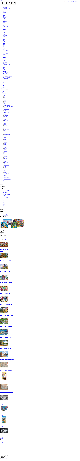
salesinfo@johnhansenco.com (5, 458)
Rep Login (73, 1)
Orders (2, 451)
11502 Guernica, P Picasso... (6, 435)
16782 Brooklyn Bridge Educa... (7, 359)
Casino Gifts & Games (6, 120)
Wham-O (4, 9)
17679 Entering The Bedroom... (7, 260)
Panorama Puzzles (5, 191)
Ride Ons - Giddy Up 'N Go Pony (6, 8)
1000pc (3, 87)
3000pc (4, 205)
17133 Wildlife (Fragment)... (6, 326)
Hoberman (4, 43)
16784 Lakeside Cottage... (5, 348)
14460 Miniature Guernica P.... (6, 403)
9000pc (4, 99)
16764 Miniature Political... (6, 370)
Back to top (1, 438)
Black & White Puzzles (5, 73)
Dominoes (4, 14)
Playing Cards (4, 32)
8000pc (3, 83)
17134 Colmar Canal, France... (6, 315)
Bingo (4, 163)
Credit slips (3, 452)
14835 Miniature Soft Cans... (6, 381)
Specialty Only (4, 12)
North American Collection (5, 72)
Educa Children (4, 38)
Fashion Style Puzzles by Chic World (6, 77)
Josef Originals (4, 54)
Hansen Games (4, 23)
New (3, 180)
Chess (3, 11)
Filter (0, 233)
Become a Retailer (3, 442)
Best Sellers (3, 88)
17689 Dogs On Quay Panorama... (7, 249)
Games (3, 27)
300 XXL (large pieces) (5, 79)
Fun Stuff (4, 36)
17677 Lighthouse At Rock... (6, 271)
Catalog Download (70, 1)
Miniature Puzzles (4, 74)
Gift (3, 153)
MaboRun (4, 10)
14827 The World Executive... (6, 392)
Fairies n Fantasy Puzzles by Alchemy (7, 194)
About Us (2, 446)
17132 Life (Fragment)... (5, 337)
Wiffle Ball (5, 114)
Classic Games (5, 125)
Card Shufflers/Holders (5, 16)
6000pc (4, 98)
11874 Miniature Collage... (5, 424)
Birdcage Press (4, 65)
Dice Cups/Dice (4, 17)
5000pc (3, 84)
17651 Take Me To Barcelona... (6, 282)
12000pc (3, 82)
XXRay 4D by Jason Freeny (5, 53)
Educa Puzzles (4, 93)
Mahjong (5, 124)
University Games (6, 115)
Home (2, 92)
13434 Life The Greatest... (5, 413)
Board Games (4, 24)
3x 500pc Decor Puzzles (5, 78)
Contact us (3, 447)
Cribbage (4, 15)
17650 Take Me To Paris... (5, 293)
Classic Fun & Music (5, 7)
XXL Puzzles (5, 103)
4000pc (3, 85)
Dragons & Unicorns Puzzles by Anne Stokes (7, 76)
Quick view (1, 251)
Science (3, 42)
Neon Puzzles (5, 107)
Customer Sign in (76, 1)
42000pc (3, 80)
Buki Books (4, 22)
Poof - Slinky (4, 25)
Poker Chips (5, 121)
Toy (2, 6)
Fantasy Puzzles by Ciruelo (6, 195)
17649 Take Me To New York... (6, 304)
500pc (4, 94)
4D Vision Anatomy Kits (5, 26)
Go (4, 150)
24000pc (3, 81)
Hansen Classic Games (5, 215)
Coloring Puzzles (5, 108)
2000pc (3, 86)
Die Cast (3, 20)
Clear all (1, 184)
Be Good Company (5, 21)
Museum (3, 128)
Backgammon (4, 29)
